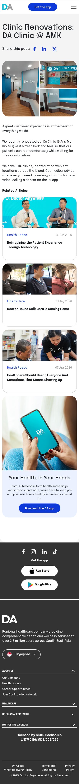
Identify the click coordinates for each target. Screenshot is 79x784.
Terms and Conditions (49, 768)
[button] (39, 571)
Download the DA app (39, 508)
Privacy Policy (70, 768)
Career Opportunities (16, 689)
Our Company (11, 678)
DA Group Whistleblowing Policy (18, 768)
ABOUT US (7, 671)
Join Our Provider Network (19, 694)
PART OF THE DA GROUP (15, 725)
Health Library (11, 683)
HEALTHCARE (9, 704)
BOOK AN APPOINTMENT (15, 714)
